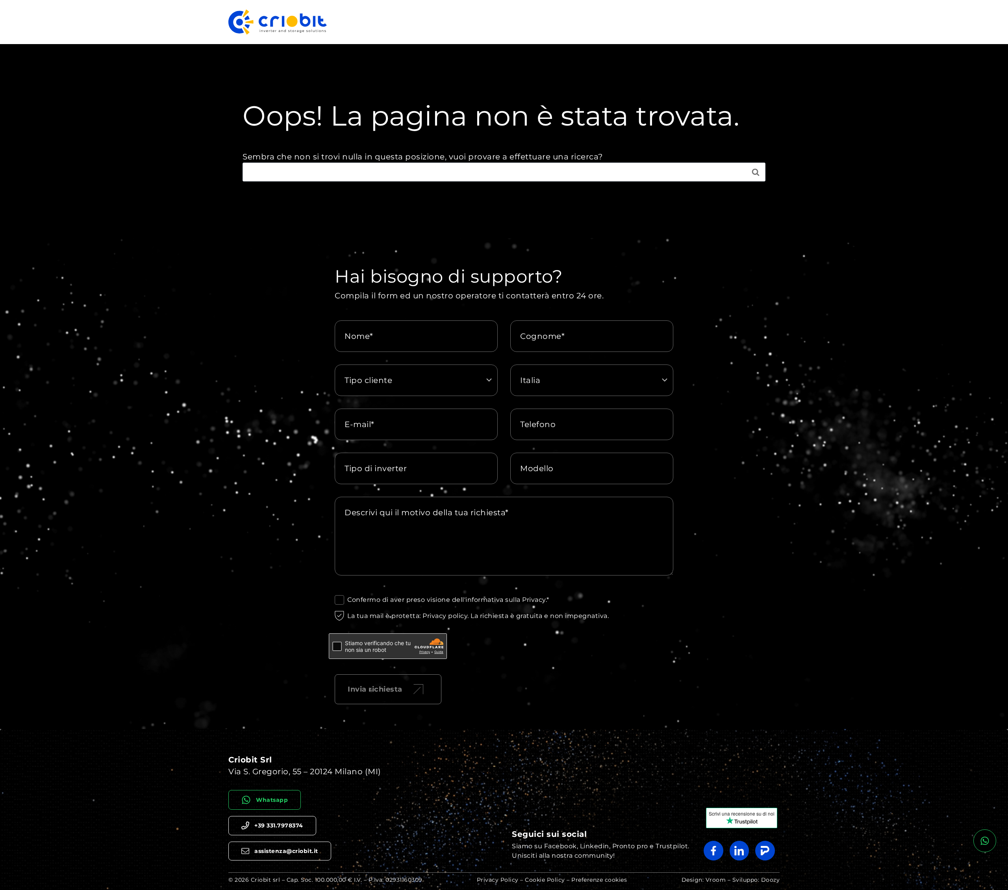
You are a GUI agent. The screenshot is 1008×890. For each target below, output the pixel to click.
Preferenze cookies (599, 879)
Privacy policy (444, 616)
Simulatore (678, 22)
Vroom (716, 879)
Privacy (534, 599)
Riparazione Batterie (617, 22)
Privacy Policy (498, 879)
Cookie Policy (545, 879)
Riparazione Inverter (541, 22)
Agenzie (761, 22)
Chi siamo (722, 22)
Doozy (770, 879)
